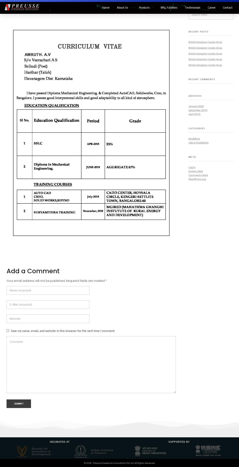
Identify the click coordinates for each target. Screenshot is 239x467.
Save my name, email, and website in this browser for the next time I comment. (63, 331)
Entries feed (196, 171)
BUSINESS (194, 138)
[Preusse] (22, 7)
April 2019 (194, 114)
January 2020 (196, 106)
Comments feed (198, 175)
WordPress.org (197, 179)
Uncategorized (199, 142)
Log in (192, 167)
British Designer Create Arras (205, 42)
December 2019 (198, 110)
